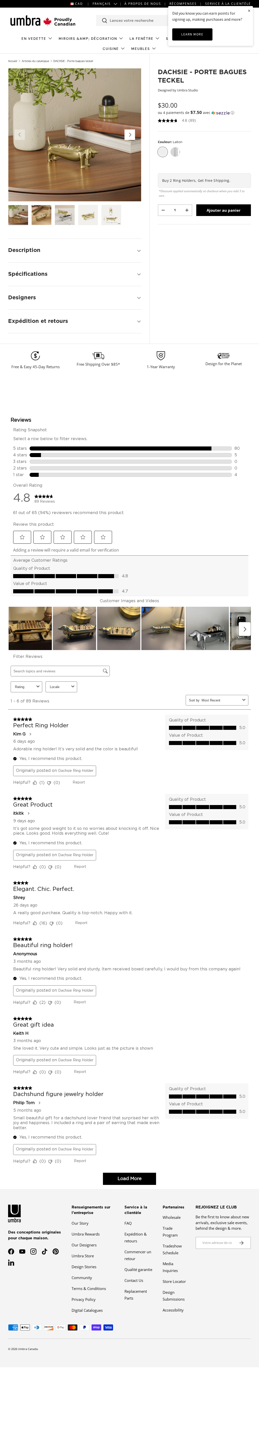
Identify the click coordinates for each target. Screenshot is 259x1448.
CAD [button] (79, 4)
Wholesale (172, 1217)
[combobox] (147, 20)
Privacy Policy (84, 1299)
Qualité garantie (138, 1269)
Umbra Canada (28, 1349)
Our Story (80, 1223)
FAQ (128, 1223)
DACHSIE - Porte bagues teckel (73, 61)
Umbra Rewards (86, 1234)
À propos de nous (142, 4)
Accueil (12, 61)
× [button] (249, 10)
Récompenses (183, 4)
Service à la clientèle (228, 4)
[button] (204, 112)
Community (82, 1277)
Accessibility (173, 1310)
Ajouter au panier (224, 210)
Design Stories (84, 1266)
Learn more (192, 34)
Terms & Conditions (89, 1288)
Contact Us (133, 1280)
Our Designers (84, 1244)
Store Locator (174, 1281)
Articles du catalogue (35, 61)
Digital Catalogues (87, 1310)
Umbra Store (83, 1255)
